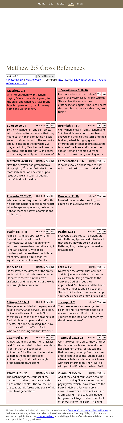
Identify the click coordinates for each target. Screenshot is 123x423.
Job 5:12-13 (14, 267)
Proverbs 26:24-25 (19, 196)
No (104, 94)
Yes (99, 94)
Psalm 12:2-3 (67, 232)
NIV (60, 79)
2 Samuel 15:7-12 (70, 373)
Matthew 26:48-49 (19, 161)
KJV (65, 79)
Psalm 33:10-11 (17, 373)
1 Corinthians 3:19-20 (73, 90)
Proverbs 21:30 (68, 196)
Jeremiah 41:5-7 (69, 126)
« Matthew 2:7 (14, 79)
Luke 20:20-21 (16, 126)
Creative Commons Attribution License (88, 410)
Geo (51, 3)
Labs (71, 3)
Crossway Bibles (45, 416)
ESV (94, 79)
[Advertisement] (61, 35)
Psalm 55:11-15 (17, 232)
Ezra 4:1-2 (65, 267)
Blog (80, 3)
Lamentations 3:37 (71, 161)
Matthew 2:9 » (34, 79)
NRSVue (86, 79)
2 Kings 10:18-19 (18, 302)
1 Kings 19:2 (66, 302)
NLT (70, 79)
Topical (61, 3)
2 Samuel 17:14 (17, 337)
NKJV (77, 79)
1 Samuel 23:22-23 (70, 337)
